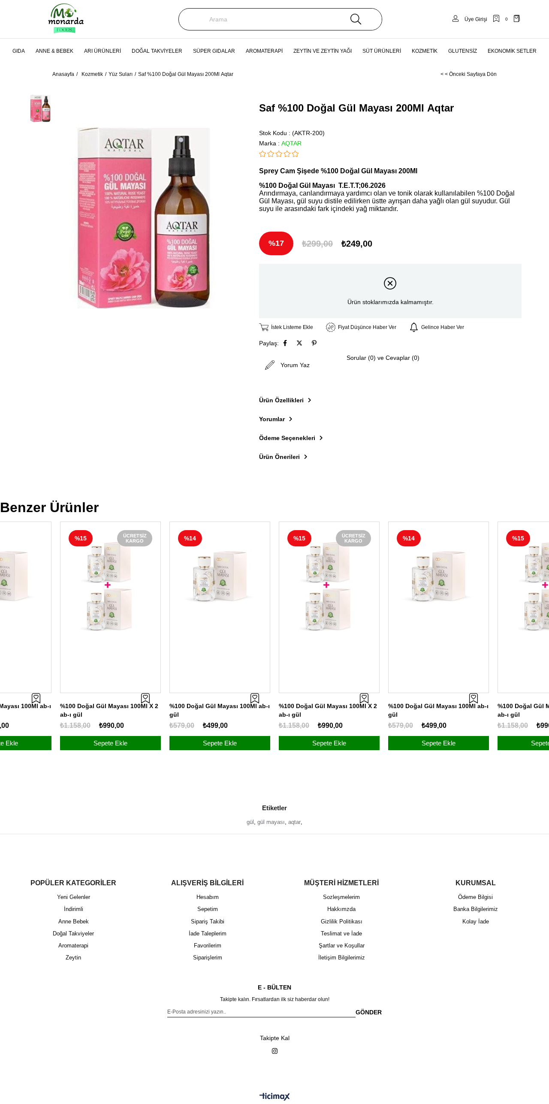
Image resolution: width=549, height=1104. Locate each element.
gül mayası (271, 822)
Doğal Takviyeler (73, 933)
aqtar (294, 822)
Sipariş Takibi (207, 921)
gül (250, 822)
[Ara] (356, 19)
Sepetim (207, 909)
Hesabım (207, 897)
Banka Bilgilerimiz (475, 909)
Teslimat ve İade (341, 933)
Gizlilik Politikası (341, 921)
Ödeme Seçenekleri (287, 437)
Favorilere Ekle (36, 698)
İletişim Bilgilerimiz (341, 957)
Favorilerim (207, 945)
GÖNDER (369, 1012)
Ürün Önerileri (279, 456)
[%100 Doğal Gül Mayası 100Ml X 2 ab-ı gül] (110, 586)
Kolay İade (475, 921)
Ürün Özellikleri (281, 400)
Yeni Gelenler (73, 897)
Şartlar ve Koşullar (342, 945)
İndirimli (73, 909)
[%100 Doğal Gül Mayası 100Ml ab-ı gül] (220, 572)
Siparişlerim (207, 957)
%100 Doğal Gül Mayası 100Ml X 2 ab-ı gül (109, 710)
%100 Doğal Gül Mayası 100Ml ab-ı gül (219, 710)
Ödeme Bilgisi (475, 897)
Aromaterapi (73, 945)
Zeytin (73, 957)
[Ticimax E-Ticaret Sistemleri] (274, 1097)
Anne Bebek (73, 921)
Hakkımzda (341, 909)
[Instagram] (274, 1051)
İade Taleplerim (207, 933)
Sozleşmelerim (341, 897)
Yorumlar (272, 419)
